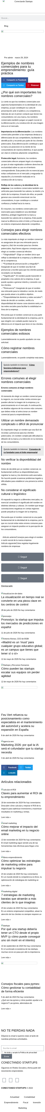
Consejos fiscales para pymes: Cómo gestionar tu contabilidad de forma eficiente (20, 987)
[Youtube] (17, 1080)
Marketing (22, 1108)
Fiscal (25, 1103)
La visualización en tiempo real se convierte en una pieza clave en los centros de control (22, 600)
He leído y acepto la (20, 1052)
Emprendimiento (11, 1103)
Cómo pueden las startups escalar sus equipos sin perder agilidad (20, 672)
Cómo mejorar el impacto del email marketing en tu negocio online (20, 830)
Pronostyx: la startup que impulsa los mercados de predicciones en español (22, 623)
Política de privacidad (28, 1052)
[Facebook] (11, 1080)
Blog (6, 26)
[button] (22, 13)
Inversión (37, 1103)
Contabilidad (29, 1097)
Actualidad (14, 1097)
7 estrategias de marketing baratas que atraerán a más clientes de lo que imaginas (18, 898)
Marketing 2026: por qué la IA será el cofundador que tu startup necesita (22, 748)
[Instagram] (4, 1080)
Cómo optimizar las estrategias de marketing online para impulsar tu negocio (20, 864)
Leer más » (6, 817)
